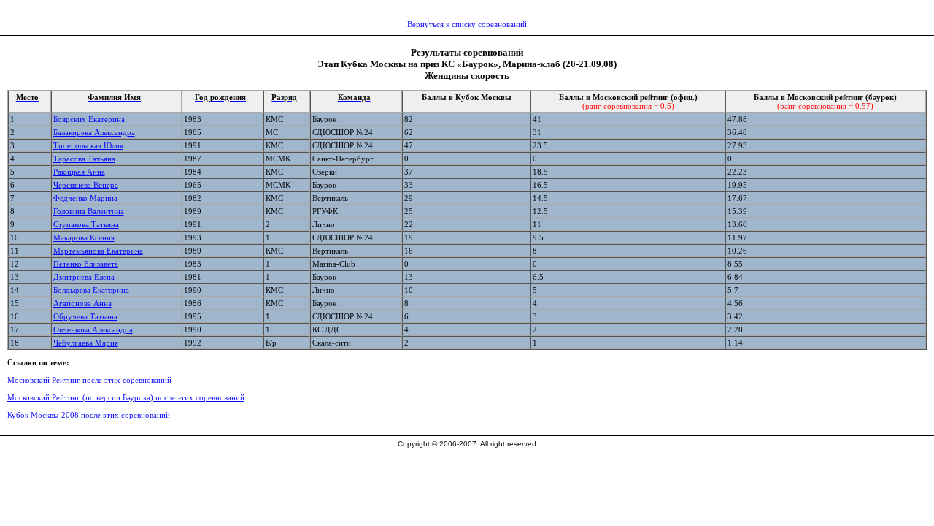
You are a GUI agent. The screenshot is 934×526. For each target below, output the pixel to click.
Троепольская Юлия (88, 145)
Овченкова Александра (93, 329)
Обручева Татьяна (85, 316)
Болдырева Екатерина (91, 290)
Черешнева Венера (85, 184)
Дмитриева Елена (84, 276)
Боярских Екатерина (89, 119)
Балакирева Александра (94, 132)
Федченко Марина (85, 198)
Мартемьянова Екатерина (98, 250)
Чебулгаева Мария (85, 342)
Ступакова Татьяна (86, 224)
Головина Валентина (88, 211)
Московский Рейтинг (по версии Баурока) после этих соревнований (125, 397)
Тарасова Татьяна (84, 158)
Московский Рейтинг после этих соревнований (89, 380)
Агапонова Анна (82, 303)
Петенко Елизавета (85, 263)
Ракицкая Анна (79, 171)
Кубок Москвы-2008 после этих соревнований (88, 415)
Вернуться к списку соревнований (467, 24)
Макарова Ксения (84, 237)
